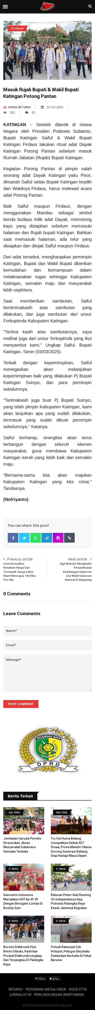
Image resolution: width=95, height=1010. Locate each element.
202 (12, 112)
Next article (76, 569)
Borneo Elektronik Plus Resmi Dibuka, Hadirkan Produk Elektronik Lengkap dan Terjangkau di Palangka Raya (23, 955)
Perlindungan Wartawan (59, 994)
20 (33, 112)
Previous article (19, 569)
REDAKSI (15, 989)
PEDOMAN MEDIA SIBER (45, 989)
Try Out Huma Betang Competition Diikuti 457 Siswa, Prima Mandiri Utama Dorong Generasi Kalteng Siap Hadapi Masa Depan (71, 847)
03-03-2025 (55, 107)
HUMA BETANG (17, 107)
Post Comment (21, 704)
